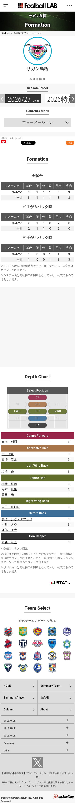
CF (37, 397)
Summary (9, 743)
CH (37, 411)
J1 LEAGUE (10, 720)
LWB (17, 411)
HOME (3, 33)
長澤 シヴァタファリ (17, 519)
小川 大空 (9, 524)
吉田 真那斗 (11, 507)
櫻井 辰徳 (9, 484)
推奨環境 (19, 773)
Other (7, 750)
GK (37, 425)
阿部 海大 (9, 530)
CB (37, 418)
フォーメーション (37, 122)
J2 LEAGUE (10, 728)
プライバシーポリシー (36, 773)
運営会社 (54, 773)
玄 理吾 (8, 454)
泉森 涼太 (9, 542)
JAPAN (44, 697)
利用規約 (8, 773)
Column (8, 709)
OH (37, 404)
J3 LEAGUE (10, 735)
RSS (70, 142)
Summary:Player (14, 697)
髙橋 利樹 (9, 442)
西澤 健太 (9, 459)
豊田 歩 (8, 495)
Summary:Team (50, 685)
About (44, 709)
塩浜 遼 (8, 472)
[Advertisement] (37, 324)
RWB (57, 411)
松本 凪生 (9, 489)
